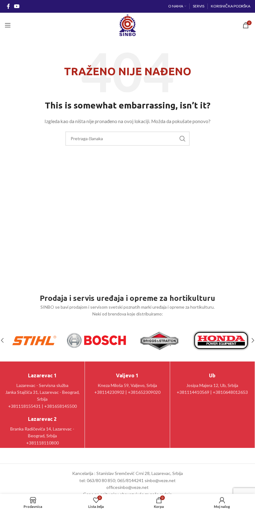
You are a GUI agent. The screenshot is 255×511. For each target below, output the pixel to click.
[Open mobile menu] (8, 25)
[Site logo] (127, 24)
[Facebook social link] (8, 6)
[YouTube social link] (16, 6)
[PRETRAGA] (182, 138)
